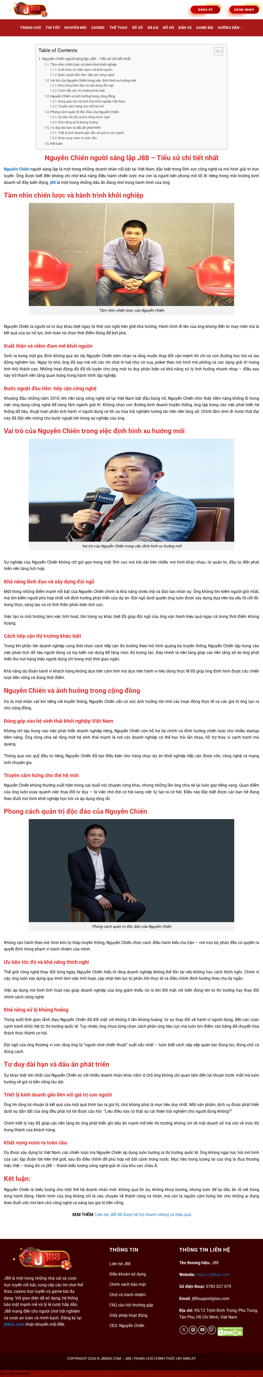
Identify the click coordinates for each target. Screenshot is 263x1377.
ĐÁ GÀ (153, 28)
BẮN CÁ (185, 28)
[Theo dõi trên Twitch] (212, 1330)
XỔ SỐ (137, 28)
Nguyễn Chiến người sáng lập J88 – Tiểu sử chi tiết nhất (86, 59)
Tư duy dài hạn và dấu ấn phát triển (75, 128)
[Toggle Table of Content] (216, 51)
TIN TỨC (52, 28)
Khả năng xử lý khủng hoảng (78, 122)
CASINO (98, 28)
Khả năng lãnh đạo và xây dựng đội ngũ (86, 85)
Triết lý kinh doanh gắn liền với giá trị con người (91, 133)
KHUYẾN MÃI (75, 28)
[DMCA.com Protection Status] (229, 1331)
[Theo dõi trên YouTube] (202, 1330)
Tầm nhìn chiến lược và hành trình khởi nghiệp (83, 64)
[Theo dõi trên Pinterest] (193, 1330)
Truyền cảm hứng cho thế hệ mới (81, 106)
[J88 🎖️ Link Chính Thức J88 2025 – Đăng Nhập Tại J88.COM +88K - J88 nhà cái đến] (29, 10)
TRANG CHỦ (30, 28)
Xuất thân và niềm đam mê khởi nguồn (85, 70)
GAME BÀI (204, 28)
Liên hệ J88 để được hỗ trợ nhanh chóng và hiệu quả (143, 1214)
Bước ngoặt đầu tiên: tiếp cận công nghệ (86, 75)
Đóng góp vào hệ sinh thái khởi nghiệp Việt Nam (91, 101)
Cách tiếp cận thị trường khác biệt (81, 90)
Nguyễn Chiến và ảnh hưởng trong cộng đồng (82, 96)
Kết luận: (56, 144)
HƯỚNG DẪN (228, 28)
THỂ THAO (118, 28)
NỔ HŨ (168, 28)
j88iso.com (14, 1324)
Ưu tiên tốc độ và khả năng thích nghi (84, 117)
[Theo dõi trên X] (184, 1330)
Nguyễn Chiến (17, 169)
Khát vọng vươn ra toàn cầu (77, 138)
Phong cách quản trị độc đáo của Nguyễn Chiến (84, 112)
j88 (53, 182)
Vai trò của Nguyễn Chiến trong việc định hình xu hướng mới (93, 80)
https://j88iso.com (213, 1274)
